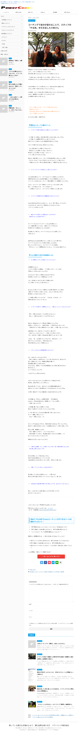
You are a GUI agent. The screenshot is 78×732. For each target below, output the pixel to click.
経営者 (45, 571)
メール (31, 610)
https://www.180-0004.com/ (48, 510)
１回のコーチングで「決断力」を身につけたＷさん (51, 643)
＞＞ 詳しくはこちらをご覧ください (50, 556)
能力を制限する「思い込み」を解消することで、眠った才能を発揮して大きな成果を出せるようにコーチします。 (39, 727)
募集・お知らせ (4, 54)
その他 (3, 44)
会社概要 (55, 12)
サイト (30, 617)
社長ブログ (30, 12)
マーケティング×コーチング (8, 26)
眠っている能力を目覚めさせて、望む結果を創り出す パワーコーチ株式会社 (39, 725)
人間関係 (62, 571)
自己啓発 (32, 571)
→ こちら (50, 508)
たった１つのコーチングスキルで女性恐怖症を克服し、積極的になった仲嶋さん (53, 715)
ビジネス (36, 571)
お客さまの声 (18, 12)
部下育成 (57, 571)
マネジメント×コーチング (8, 30)
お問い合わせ (67, 12)
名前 (30, 604)
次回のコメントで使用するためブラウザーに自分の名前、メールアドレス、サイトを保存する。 (51, 624)
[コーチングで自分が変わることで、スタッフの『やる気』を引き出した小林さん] (53, 562)
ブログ (2, 16)
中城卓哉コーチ (51, 571)
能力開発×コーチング (7, 33)
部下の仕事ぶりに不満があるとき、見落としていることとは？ (15, 86)
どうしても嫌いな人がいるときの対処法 (42, 717)
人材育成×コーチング (7, 19)
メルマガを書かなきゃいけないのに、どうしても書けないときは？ (15, 73)
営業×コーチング (6, 23)
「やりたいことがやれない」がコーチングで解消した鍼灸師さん (54, 704)
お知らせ (43, 12)
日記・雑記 (5, 47)
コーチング (41, 571)
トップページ (6, 12)
